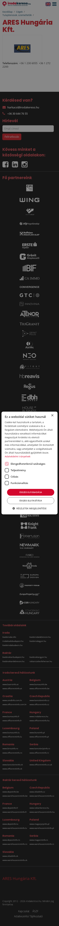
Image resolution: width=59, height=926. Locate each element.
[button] (29, 508)
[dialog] (29, 463)
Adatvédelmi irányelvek (17, 456)
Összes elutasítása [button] (30, 500)
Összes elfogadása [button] (30, 492)
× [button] (52, 415)
